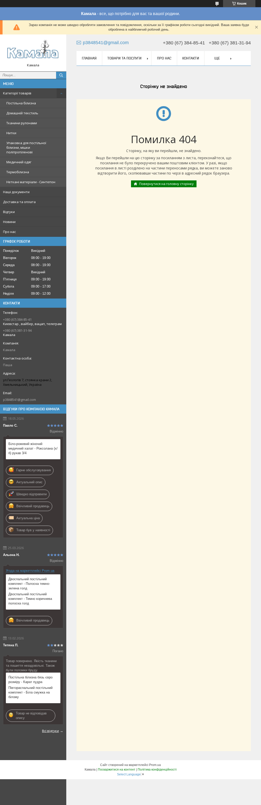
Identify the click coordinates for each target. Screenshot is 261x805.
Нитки (11, 133)
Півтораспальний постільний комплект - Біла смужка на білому (30, 692)
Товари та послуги (124, 58)
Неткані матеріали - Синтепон (30, 182)
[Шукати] (61, 75)
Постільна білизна (21, 103)
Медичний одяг (18, 162)
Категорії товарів (17, 93)
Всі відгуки (50, 730)
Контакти (190, 58)
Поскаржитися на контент (116, 769)
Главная (89, 58)
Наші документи (16, 192)
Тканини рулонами (21, 123)
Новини (9, 221)
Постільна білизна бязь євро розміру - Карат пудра (30, 679)
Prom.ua (155, 765)
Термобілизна (17, 172)
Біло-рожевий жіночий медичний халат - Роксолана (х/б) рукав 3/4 (33, 448)
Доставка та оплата (19, 202)
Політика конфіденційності (157, 769)
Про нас (9, 231)
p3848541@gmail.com (19, 399)
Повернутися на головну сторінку (166, 183)
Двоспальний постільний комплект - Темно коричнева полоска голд (30, 598)
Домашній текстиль (22, 113)
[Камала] (33, 50)
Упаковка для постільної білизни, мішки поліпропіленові (26, 147)
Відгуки (9, 211)
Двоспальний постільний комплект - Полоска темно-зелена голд (29, 583)
